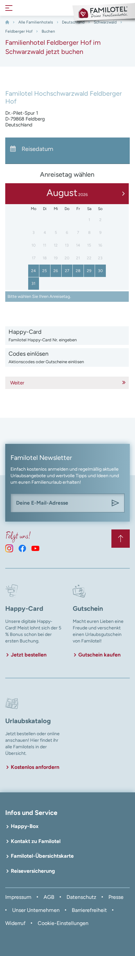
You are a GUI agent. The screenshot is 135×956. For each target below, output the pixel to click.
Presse (116, 897)
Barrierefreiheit (89, 910)
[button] (67, 335)
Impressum (18, 897)
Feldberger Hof (18, 31)
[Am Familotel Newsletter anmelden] (115, 503)
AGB (49, 897)
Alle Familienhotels (35, 22)
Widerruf (15, 923)
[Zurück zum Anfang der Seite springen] (120, 538)
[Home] (7, 22)
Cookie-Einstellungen (63, 923)
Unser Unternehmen (36, 910)
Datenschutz (81, 897)
